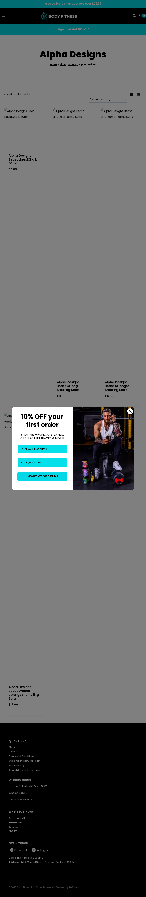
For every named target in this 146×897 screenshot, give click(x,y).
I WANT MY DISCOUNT (42, 476)
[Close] (130, 411)
